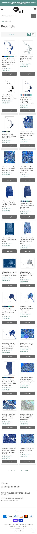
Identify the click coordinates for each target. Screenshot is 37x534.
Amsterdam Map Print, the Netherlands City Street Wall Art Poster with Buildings (26, 417)
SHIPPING (28, 524)
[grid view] (29, 34)
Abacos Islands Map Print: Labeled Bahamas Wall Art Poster (9, 136)
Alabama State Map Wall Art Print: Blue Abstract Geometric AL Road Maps (27, 240)
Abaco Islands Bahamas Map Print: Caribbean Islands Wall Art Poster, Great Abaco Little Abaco (9, 62)
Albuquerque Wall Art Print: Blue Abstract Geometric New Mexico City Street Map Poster (27, 380)
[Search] (33, 16)
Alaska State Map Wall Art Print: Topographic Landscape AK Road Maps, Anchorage (8, 346)
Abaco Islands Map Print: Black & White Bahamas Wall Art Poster (9, 96)
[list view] (33, 34)
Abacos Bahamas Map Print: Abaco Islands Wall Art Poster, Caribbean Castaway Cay (27, 100)
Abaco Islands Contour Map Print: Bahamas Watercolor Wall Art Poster (26, 59)
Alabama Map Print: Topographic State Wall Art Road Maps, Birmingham (27, 206)
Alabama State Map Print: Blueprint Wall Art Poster (9, 239)
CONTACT (24, 526)
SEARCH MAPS (7, 524)
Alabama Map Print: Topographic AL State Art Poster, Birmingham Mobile (9, 203)
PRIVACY (15, 524)
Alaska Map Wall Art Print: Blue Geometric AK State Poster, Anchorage (26, 309)
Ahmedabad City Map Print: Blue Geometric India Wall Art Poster (8, 168)
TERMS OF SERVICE (15, 526)
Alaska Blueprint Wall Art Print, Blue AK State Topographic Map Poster (9, 274)
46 (22, 471)
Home (2, 21)
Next (26, 471)
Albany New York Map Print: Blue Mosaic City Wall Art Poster (26, 345)
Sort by (11, 34)
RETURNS (22, 524)
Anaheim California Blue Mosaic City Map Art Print (27, 450)
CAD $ (17, 511)
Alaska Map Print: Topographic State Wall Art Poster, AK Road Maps (9, 311)
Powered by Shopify (18, 531)
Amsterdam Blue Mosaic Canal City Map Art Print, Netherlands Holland (9, 417)
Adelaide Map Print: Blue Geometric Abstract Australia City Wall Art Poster (27, 134)
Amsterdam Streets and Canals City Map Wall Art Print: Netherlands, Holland (9, 451)
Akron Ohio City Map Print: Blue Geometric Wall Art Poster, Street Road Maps (26, 169)
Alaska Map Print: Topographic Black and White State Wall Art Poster (26, 274)
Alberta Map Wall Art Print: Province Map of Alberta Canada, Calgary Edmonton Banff (9, 382)
